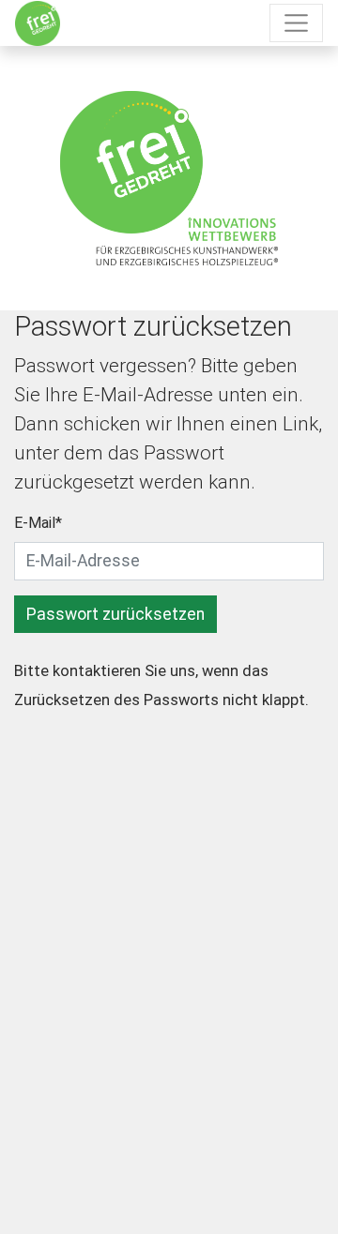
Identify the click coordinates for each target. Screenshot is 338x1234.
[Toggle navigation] (296, 23)
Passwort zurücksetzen (115, 614)
